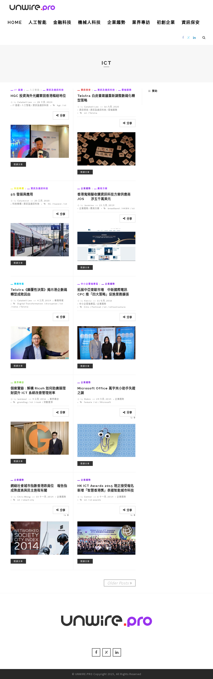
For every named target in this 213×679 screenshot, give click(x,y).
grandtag (22, 402)
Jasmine (89, 205)
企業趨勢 (116, 22)
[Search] (204, 37)
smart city (28, 500)
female (88, 402)
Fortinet (96, 307)
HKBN (125, 208)
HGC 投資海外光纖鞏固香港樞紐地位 (38, 96)
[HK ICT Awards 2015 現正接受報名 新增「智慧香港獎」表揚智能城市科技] (106, 537)
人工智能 (37, 22)
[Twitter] (189, 37)
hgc (59, 105)
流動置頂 (48, 402)
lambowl (22, 399)
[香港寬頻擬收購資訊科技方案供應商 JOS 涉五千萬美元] (106, 243)
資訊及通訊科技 (55, 90)
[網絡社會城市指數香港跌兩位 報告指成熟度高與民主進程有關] (40, 537)
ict (64, 105)
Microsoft (105, 402)
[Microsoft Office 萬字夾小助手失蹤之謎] (106, 439)
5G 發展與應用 (22, 194)
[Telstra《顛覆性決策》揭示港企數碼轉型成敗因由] (40, 342)
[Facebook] (183, 37)
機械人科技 (89, 22)
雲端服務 (127, 90)
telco (15, 306)
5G (49, 203)
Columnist (23, 200)
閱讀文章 (18, 164)
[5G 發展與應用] (40, 239)
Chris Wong (24, 496)
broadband (114, 208)
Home (14, 22)
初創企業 (166, 22)
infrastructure (117, 307)
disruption (52, 303)
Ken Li (88, 300)
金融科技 (62, 22)
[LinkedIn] (194, 37)
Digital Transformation (30, 303)
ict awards (95, 500)
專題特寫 (19, 284)
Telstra (93, 113)
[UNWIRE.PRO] (32, 7)
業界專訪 (141, 22)
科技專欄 (19, 188)
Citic (86, 307)
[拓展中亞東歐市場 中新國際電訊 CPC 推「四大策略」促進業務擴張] (106, 342)
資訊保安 (191, 22)
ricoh (38, 402)
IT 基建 (18, 90)
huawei (57, 203)
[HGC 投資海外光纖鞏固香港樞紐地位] (40, 140)
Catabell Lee (24, 102)
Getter (88, 496)
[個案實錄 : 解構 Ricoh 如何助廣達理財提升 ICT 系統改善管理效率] (40, 437)
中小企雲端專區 (89, 284)
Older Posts (118, 582)
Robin (87, 399)
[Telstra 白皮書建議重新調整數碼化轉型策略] (106, 148)
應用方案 (103, 188)
